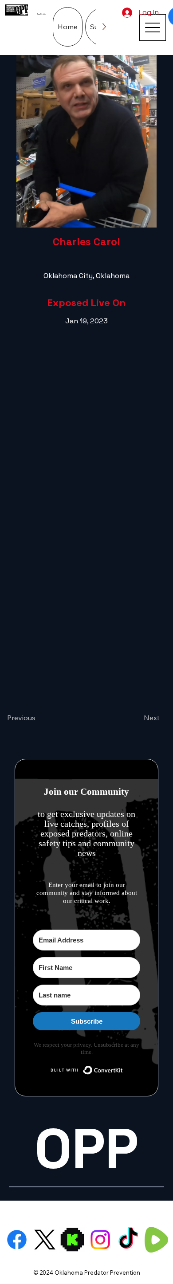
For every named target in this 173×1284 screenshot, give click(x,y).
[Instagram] (100, 1240)
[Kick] (72, 1240)
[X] (45, 1240)
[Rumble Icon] (156, 1240)
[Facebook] (17, 1240)
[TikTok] (128, 1240)
